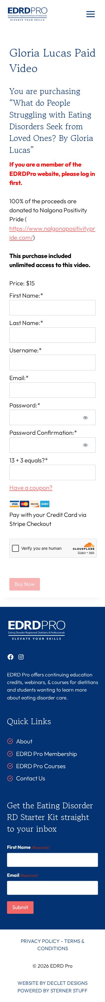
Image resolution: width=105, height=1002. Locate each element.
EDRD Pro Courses (41, 766)
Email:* (19, 377)
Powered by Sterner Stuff (53, 990)
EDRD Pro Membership (46, 753)
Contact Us (30, 778)
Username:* (25, 350)
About (24, 741)
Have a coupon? (30, 487)
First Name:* (26, 295)
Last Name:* (26, 322)
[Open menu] (90, 14)
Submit (20, 907)
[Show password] (85, 417)
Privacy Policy (40, 941)
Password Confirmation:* (43, 432)
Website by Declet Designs (53, 983)
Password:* (24, 405)
